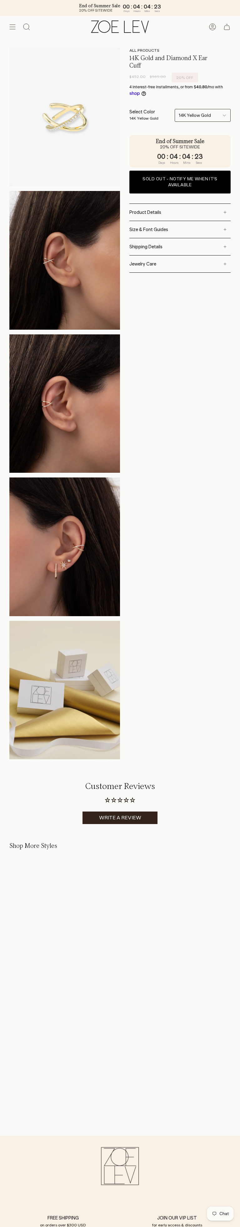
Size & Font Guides (148, 229)
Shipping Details (145, 247)
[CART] (227, 27)
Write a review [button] (120, 818)
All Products (144, 50)
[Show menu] (12, 27)
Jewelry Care (142, 264)
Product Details (145, 212)
